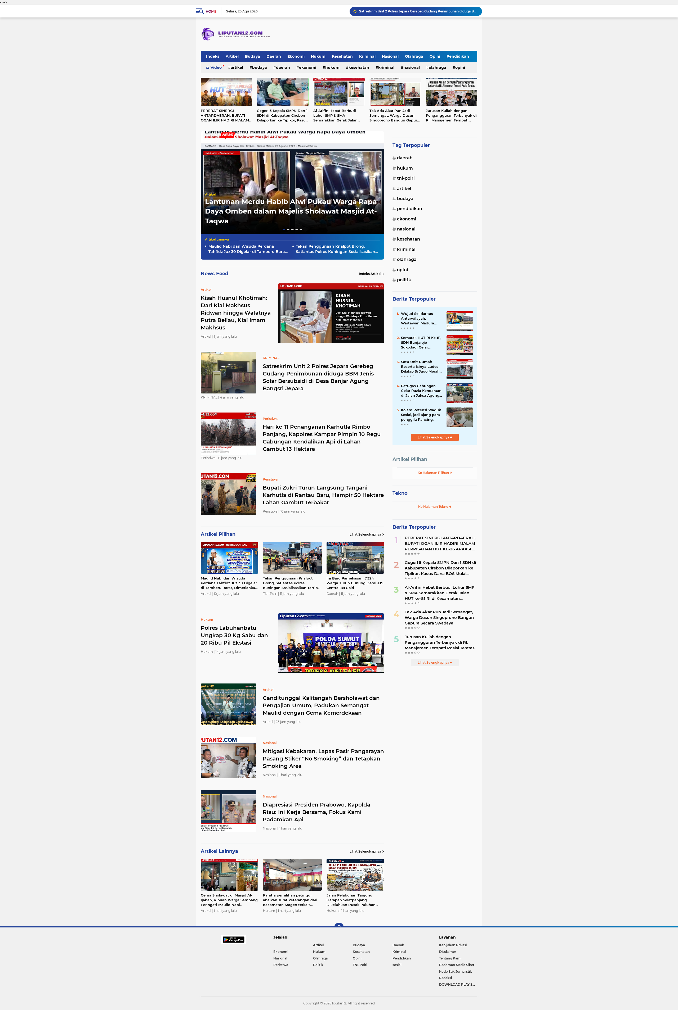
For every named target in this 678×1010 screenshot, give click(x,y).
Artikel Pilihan (409, 459)
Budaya (252, 56)
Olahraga (414, 56)
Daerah (273, 56)
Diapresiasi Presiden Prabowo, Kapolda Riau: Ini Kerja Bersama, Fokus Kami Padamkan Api (316, 812)
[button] (284, 229)
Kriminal (367, 56)
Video (216, 67)
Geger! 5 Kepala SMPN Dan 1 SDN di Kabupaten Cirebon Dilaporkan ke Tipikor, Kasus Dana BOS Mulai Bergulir (282, 115)
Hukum (318, 56)
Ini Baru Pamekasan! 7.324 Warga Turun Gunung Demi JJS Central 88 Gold (355, 583)
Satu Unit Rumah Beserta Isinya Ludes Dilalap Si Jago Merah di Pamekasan (420, 367)
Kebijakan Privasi (453, 945)
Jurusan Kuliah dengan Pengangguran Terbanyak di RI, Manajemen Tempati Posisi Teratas (451, 115)
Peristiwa (280, 965)
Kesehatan (342, 56)
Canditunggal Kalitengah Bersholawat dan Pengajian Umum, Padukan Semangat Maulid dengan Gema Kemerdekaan (321, 705)
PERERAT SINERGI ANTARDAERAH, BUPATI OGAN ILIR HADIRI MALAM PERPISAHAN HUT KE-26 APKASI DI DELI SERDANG (225, 115)
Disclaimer (447, 952)
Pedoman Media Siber (456, 965)
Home (211, 11)
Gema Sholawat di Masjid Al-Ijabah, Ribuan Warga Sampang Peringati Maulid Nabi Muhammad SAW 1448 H (229, 900)
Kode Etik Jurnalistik (455, 971)
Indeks (212, 56)
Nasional (390, 56)
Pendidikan (458, 56)
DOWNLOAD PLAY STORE (458, 984)
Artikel (232, 56)
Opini (435, 56)
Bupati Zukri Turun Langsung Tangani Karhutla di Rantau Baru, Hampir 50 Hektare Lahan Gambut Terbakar (323, 495)
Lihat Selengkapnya (365, 534)
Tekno (400, 493)
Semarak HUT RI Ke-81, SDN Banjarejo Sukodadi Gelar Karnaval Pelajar (421, 343)
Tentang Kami (450, 958)
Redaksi (445, 978)
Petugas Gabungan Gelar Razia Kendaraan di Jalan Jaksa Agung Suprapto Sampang (421, 391)
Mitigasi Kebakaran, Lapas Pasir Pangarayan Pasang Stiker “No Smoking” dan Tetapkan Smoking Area (323, 758)
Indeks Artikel (370, 274)
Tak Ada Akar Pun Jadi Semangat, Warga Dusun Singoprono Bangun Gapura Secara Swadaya (394, 115)
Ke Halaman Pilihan (434, 473)
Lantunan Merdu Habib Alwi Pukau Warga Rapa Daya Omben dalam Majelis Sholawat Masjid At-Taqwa (291, 211)
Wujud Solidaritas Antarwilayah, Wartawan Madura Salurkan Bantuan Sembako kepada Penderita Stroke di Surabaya (418, 318)
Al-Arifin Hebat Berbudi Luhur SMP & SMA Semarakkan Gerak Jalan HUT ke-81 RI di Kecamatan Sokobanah (337, 115)
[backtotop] (339, 927)
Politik (404, 279)
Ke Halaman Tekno (433, 507)
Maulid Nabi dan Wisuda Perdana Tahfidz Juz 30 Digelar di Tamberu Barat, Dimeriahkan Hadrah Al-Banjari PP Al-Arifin (247, 249)
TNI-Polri (406, 178)
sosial (396, 965)
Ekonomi (296, 56)
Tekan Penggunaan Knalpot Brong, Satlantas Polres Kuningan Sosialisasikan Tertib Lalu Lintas (335, 249)
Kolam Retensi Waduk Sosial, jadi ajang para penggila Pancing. (421, 415)
